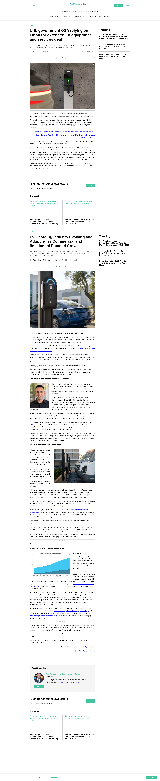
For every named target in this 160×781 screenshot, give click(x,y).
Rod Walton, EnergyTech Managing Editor (44, 260)
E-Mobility (92, 16)
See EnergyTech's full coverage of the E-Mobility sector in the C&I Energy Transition (65, 131)
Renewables (67, 16)
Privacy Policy (54, 777)
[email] (68, 58)
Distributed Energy (79, 16)
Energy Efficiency (104, 16)
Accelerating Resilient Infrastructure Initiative (46, 616)
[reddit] (65, 58)
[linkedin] (59, 58)
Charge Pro (34, 424)
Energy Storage (55, 16)
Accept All (151, 777)
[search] (34, 5)
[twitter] (62, 58)
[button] (31, 5)
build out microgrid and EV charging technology (71, 611)
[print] (94, 58)
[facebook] (56, 58)
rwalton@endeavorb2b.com (70, 682)
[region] (80, 777)
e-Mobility (33, 25)
